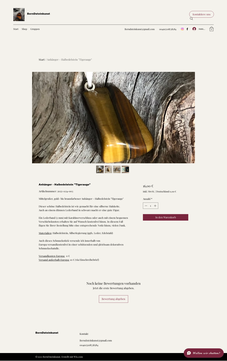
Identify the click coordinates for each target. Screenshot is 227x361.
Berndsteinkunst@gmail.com (140, 29)
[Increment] (155, 206)
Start (42, 59)
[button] (201, 14)
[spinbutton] (150, 206)
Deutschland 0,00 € (166, 191)
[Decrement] (145, 206)
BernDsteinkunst (38, 13)
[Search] (191, 18)
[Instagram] (182, 29)
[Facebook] (187, 29)
